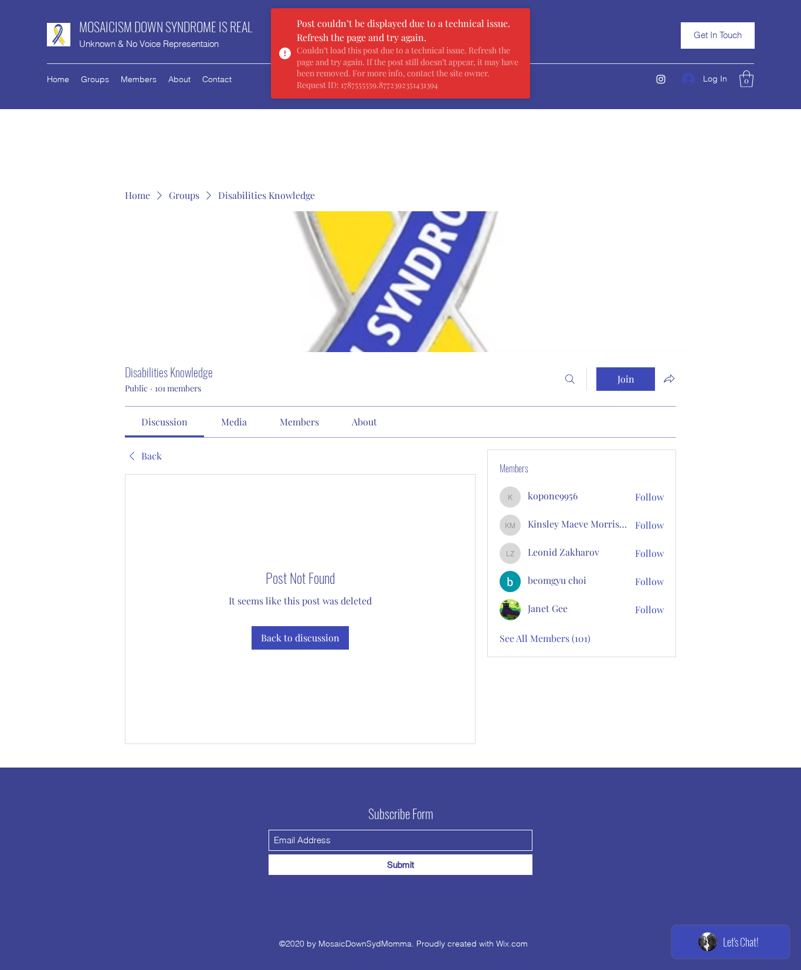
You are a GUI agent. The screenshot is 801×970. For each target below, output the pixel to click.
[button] (718, 35)
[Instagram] (661, 79)
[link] (164, 421)
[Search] (570, 379)
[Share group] (669, 378)
